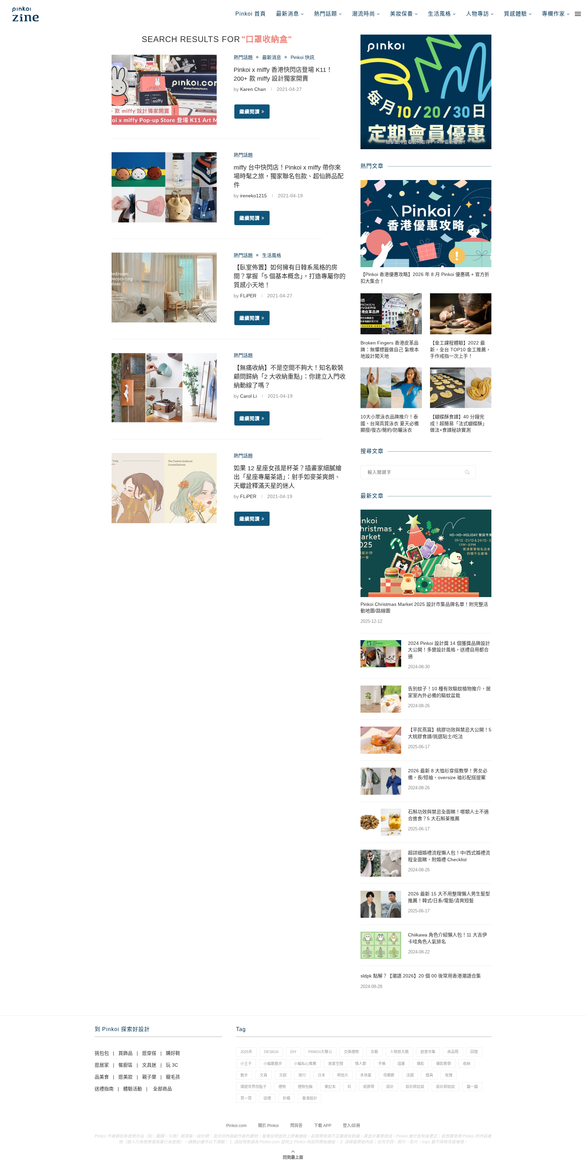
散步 (244, 1075)
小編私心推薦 (305, 1064)
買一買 (246, 1098)
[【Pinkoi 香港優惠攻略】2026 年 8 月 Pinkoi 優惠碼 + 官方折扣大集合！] (425, 223)
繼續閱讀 (249, 111)
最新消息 (287, 14)
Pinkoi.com (236, 1125)
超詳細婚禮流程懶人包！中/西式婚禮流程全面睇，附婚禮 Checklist (449, 856)
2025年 (246, 1052)
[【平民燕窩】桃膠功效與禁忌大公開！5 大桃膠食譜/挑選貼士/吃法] (380, 740)
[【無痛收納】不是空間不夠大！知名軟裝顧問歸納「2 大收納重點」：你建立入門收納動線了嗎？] (164, 388)
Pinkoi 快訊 (302, 57)
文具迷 (149, 1065)
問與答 (296, 1125)
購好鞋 (173, 1053)
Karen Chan (253, 89)
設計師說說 (445, 1087)
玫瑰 (448, 1075)
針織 (286, 1098)
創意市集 (428, 1052)
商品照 (452, 1052)
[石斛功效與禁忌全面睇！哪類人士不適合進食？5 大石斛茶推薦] (380, 822)
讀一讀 (472, 1087)
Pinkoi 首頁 (250, 14)
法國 (410, 1075)
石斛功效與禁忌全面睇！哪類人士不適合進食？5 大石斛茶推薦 (448, 815)
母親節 (388, 1075)
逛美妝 (125, 1077)
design (271, 1052)
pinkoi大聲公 (320, 1052)
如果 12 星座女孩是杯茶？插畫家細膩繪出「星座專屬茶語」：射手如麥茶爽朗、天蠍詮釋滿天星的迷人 (287, 477)
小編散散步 (272, 1064)
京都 (374, 1052)
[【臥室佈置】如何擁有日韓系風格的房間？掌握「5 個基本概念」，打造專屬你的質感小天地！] (164, 288)
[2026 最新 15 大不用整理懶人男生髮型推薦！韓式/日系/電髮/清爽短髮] (380, 904)
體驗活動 (132, 1088)
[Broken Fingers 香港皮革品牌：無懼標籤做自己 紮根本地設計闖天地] (391, 313)
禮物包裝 (305, 1087)
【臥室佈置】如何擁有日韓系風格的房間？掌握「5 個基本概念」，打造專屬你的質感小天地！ (290, 276)
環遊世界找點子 (253, 1087)
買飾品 (125, 1053)
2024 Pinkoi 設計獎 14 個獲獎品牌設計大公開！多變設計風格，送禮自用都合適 (449, 649)
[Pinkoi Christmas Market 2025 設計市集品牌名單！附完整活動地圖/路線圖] (425, 553)
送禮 (267, 1098)
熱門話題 (325, 14)
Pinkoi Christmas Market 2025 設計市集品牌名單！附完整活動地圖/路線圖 (424, 607)
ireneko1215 (253, 195)
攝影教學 (443, 1064)
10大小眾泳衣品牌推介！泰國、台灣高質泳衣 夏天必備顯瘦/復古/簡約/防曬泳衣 (389, 423)
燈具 (429, 1075)
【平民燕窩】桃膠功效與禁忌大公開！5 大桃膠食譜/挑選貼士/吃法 (449, 733)
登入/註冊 (351, 1125)
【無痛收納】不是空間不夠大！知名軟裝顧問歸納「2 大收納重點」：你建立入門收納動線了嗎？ (290, 376)
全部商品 (162, 1088)
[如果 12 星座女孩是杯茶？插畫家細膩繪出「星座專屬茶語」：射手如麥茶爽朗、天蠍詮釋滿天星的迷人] (164, 488)
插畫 (401, 1064)
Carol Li (248, 396)
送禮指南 (104, 1088)
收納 (466, 1064)
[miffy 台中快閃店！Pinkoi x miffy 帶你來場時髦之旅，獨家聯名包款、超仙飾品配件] (164, 187)
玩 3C (172, 1065)
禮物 (282, 1087)
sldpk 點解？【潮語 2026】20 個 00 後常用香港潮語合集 (420, 976)
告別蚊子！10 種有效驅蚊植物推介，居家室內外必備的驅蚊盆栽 (449, 692)
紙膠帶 (368, 1087)
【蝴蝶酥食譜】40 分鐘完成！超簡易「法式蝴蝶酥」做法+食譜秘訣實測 (458, 423)
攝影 (420, 1064)
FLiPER (248, 295)
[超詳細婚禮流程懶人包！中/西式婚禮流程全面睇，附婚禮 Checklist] (380, 863)
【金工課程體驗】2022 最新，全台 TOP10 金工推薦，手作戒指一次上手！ (460, 349)
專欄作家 (553, 14)
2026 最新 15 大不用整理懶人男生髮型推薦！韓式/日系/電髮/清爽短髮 (449, 897)
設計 (390, 1087)
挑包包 (102, 1053)
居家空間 (335, 1064)
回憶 (474, 1052)
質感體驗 (515, 14)
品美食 (102, 1077)
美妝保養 (401, 14)
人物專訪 (477, 14)
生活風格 (439, 14)
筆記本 (330, 1087)
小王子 (246, 1064)
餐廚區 (125, 1065)
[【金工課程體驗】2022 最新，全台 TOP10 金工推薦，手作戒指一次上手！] (460, 313)
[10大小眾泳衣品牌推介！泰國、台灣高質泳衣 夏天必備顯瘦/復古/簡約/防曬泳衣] (391, 387)
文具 (263, 1075)
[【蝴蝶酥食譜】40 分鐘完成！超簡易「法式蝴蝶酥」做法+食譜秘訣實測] (460, 387)
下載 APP (322, 1125)
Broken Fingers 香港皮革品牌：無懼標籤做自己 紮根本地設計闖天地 (389, 349)
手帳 (382, 1064)
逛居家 (102, 1065)
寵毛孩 (173, 1077)
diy (293, 1052)
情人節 (360, 1064)
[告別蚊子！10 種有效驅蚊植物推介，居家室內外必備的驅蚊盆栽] (380, 699)
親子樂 (149, 1077)
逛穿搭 (149, 1053)
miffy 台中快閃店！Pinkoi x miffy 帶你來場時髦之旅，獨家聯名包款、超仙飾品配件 (289, 176)
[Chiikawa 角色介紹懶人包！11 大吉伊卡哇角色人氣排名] (380, 945)
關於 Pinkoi (268, 1125)
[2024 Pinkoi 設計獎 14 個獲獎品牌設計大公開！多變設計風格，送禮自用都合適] (380, 653)
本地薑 (365, 1075)
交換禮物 (351, 1052)
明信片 (342, 1075)
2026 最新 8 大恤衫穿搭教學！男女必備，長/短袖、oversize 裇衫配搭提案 (447, 774)
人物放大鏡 (399, 1052)
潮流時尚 (363, 14)
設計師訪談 (415, 1087)
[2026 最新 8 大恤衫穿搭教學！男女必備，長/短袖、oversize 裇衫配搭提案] (380, 781)
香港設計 (309, 1098)
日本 (321, 1075)
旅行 (302, 1075)
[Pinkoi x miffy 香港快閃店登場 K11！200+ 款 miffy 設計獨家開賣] (164, 90)
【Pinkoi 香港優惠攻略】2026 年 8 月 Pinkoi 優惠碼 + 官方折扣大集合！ (424, 278)
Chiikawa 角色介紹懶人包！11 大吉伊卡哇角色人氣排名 (447, 938)
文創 (283, 1075)
